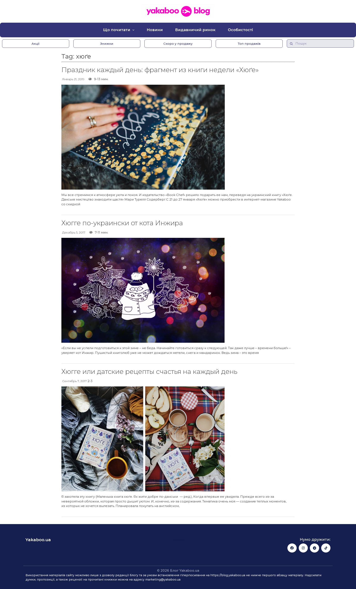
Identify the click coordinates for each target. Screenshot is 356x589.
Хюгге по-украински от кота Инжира (122, 223)
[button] (35, 43)
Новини (155, 30)
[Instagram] (303, 548)
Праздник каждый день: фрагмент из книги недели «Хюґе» (160, 70)
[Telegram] (314, 548)
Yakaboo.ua (38, 539)
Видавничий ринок (195, 30)
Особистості (240, 30)
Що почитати (116, 30)
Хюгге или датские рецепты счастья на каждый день (149, 371)
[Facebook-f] (292, 548)
